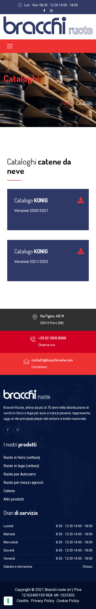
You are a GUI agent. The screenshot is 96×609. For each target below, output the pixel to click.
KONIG (31, 200)
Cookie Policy (68, 601)
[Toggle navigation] (9, 46)
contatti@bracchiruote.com (52, 360)
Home (66, 103)
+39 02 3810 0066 (52, 338)
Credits (23, 601)
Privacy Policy (42, 601)
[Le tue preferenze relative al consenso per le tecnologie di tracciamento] (8, 600)
